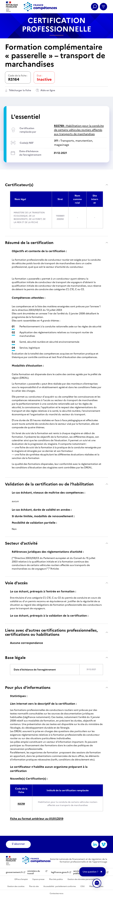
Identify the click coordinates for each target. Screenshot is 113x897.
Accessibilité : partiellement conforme (59, 886)
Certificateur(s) (19, 185)
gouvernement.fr (14, 872)
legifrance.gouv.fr (60, 872)
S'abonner (18, 844)
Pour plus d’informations (27, 687)
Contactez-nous (56, 893)
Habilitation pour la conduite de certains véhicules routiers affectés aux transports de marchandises (79, 130)
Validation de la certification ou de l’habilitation (49, 484)
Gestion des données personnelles (82, 879)
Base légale (15, 657)
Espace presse (38, 879)
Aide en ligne (47, 90)
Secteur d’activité (21, 543)
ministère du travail (33, 872)
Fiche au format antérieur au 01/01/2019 (36, 818)
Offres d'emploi (21, 879)
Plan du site (34, 886)
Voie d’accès (16, 583)
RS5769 (21, 803)
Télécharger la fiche (20, 90)
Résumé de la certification (29, 242)
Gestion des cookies (15, 886)
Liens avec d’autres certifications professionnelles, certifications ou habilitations (51, 632)
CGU (82, 886)
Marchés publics (56, 879)
